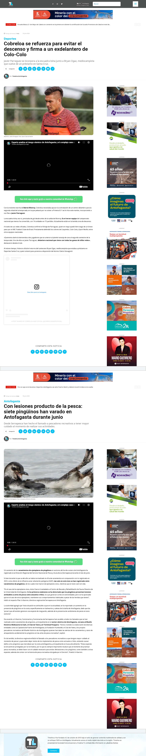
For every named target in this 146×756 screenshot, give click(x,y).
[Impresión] (43, 69)
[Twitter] (62, 4)
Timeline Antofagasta (19, 76)
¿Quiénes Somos (112, 743)
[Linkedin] (34, 69)
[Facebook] (53, 4)
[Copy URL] (53, 69)
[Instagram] (57, 4)
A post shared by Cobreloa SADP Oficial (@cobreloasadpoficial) (36, 321)
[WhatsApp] (30, 69)
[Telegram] (48, 69)
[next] (139, 24)
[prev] (136, 24)
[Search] (118, 4)
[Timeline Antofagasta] (6, 76)
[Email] (39, 69)
